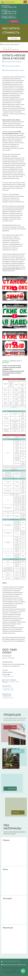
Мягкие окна (16, 751)
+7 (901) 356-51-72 (8, 18)
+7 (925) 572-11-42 (7, 698)
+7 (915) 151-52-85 (13, 682)
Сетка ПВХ (15, 812)
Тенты (14, 727)
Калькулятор (14, 38)
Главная (4, 48)
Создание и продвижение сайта (18, 964)
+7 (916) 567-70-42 (7, 688)
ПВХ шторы (12, 788)
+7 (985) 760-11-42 (7, 690)
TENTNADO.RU (9, 2)
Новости (10, 48)
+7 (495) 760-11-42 (7, 676)
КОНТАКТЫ (14, 21)
